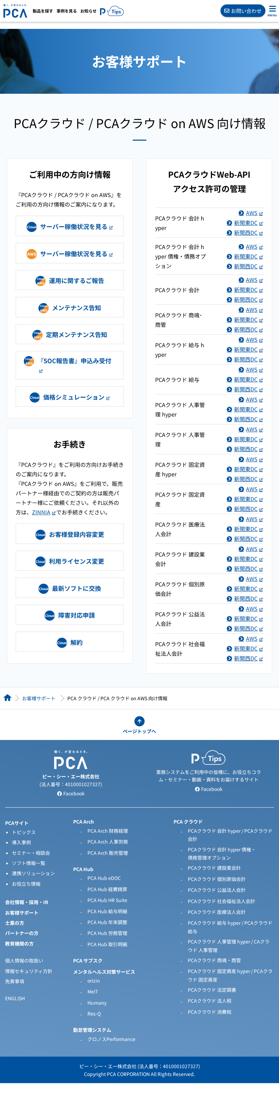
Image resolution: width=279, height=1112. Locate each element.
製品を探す (43, 11)
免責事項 (14, 981)
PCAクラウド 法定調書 (212, 989)
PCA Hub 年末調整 (107, 922)
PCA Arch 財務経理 (107, 830)
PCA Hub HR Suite (107, 900)
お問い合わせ (246, 10)
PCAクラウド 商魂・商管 (214, 960)
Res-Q (94, 1013)
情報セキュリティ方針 (28, 971)
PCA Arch (83, 821)
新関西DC (246, 232)
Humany (96, 1002)
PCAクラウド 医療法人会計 (217, 911)
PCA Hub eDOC (104, 878)
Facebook (73, 793)
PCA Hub (83, 869)
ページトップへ (139, 731)
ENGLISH (15, 998)
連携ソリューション (33, 873)
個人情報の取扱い (24, 960)
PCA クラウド (188, 821)
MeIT (92, 991)
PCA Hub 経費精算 (107, 889)
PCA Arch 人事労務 (107, 841)
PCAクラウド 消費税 (209, 1011)
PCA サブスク (87, 960)
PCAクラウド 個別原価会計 (217, 879)
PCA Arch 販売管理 (107, 852)
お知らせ (88, 11)
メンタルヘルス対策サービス (104, 971)
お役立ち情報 (26, 883)
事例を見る (66, 11)
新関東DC (246, 222)
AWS (252, 213)
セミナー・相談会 (31, 852)
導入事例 (21, 842)
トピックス (24, 832)
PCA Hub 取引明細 (107, 944)
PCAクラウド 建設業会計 (214, 867)
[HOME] (7, 697)
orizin (93, 980)
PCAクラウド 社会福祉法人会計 (221, 901)
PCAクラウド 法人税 (209, 1000)
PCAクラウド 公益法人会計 (217, 889)
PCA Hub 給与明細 (107, 911)
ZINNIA (41, 512)
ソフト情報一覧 (28, 863)
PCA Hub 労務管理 (107, 933)
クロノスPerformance (111, 1039)
